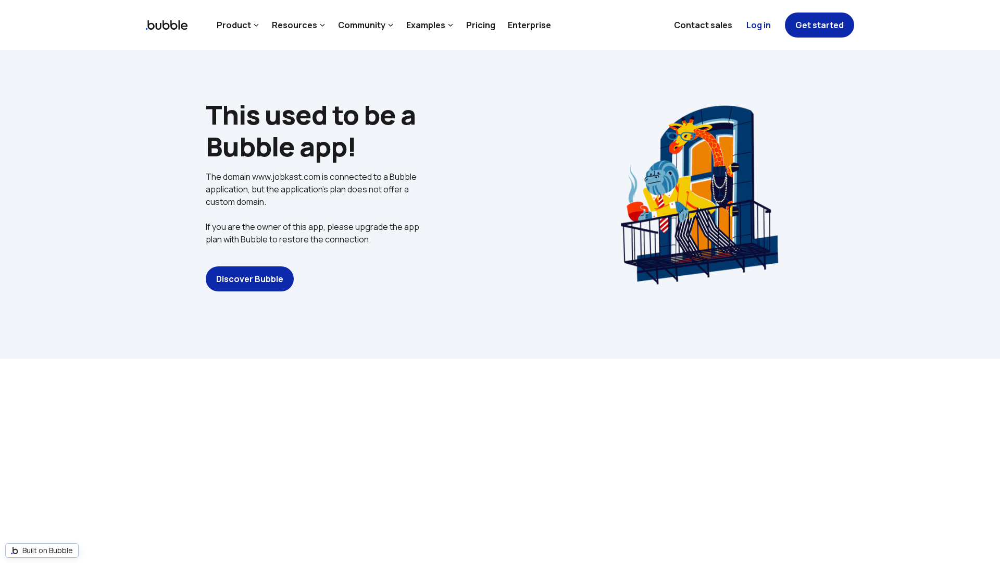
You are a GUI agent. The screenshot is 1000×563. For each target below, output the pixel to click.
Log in (758, 25)
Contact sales (703, 25)
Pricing (480, 25)
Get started (819, 25)
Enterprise (529, 25)
